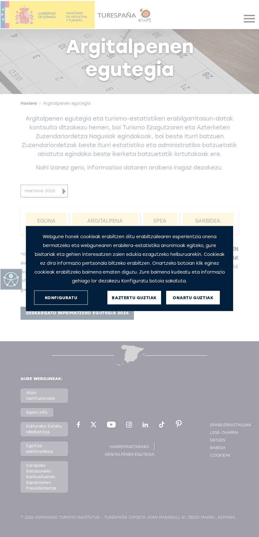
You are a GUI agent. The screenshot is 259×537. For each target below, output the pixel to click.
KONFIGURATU (61, 297)
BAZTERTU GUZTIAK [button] (134, 297)
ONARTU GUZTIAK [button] (193, 297)
